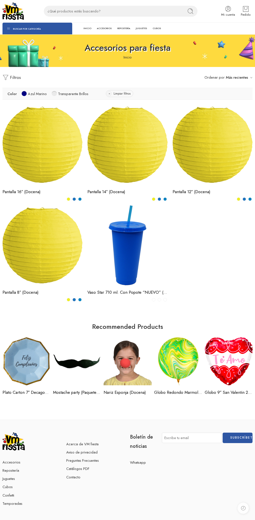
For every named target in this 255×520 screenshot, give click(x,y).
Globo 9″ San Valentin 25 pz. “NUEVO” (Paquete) (229, 392)
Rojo (16, 169)
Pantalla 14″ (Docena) (106, 192)
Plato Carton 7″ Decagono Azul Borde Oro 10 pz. (26, 392)
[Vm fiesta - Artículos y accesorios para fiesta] (13, 11)
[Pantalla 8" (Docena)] (42, 245)
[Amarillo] (68, 199)
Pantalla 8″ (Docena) (20, 292)
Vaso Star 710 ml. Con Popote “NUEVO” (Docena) (127, 292)
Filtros (15, 77)
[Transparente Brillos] (165, 299)
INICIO (87, 28)
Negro (101, 169)
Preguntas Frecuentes (82, 460)
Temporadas (12, 503)
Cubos (7, 486)
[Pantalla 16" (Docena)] (42, 145)
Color (6, 147)
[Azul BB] (74, 199)
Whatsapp (138, 462)
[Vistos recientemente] (243, 508)
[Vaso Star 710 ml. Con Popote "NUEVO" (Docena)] (127, 245)
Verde (103, 277)
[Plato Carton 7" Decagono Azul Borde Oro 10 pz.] (26, 361)
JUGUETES (141, 28)
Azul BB (186, 176)
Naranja (16, 161)
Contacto (73, 477)
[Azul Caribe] (80, 199)
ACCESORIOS (104, 28)
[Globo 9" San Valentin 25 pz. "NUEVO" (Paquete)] (229, 361)
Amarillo (16, 153)
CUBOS (157, 28)
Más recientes (237, 77)
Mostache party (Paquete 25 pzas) (77, 392)
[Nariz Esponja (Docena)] (128, 361)
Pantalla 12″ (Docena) (191, 192)
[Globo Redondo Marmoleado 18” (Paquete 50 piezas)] (178, 361)
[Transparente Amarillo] (159, 299)
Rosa (16, 176)
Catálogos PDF (77, 468)
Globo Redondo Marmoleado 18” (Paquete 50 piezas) (178, 392)
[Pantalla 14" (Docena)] (127, 145)
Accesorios (11, 462)
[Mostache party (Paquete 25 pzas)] (77, 361)
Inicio (128, 57)
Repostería (10, 470)
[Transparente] (153, 299)
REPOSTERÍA (123, 28)
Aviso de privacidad (82, 452)
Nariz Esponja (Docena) (125, 392)
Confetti (8, 495)
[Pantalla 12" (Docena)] (213, 145)
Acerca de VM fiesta (82, 444)
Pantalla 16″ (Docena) (21, 192)
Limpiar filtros (122, 93)
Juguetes (8, 478)
